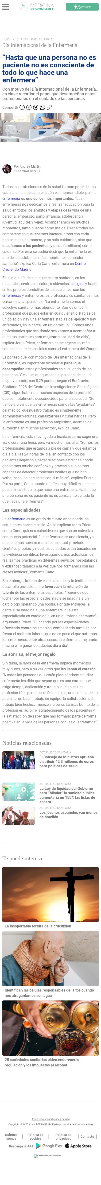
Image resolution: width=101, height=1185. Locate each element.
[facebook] (22, 108)
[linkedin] (29, 108)
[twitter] (36, 108)
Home (6, 39)
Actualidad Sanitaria (34, 39)
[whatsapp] (42, 108)
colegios (77, 284)
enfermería (11, 198)
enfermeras (12, 295)
